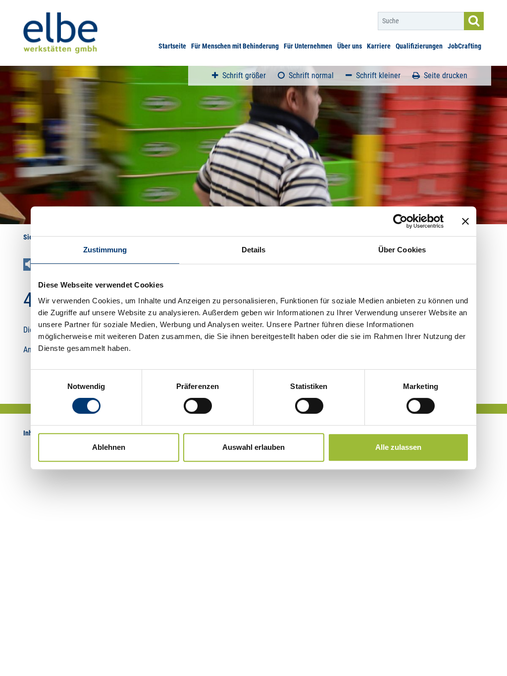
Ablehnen (108, 447)
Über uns (349, 46)
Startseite (172, 46)
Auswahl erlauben (253, 447)
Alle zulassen (398, 447)
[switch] (198, 406)
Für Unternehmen (308, 46)
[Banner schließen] (465, 221)
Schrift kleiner (378, 75)
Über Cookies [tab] (402, 249)
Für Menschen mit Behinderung (235, 46)
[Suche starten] (474, 21)
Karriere (379, 46)
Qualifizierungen (419, 46)
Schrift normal (311, 75)
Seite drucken (445, 75)
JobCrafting (464, 46)
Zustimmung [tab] (105, 249)
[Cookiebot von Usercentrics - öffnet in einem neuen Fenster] (400, 221)
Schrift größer (244, 75)
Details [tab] (254, 249)
